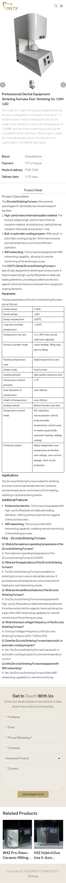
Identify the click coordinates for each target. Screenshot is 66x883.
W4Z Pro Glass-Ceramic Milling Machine (16, 855)
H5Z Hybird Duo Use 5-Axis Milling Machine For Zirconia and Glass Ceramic (47, 855)
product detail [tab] (33, 190)
